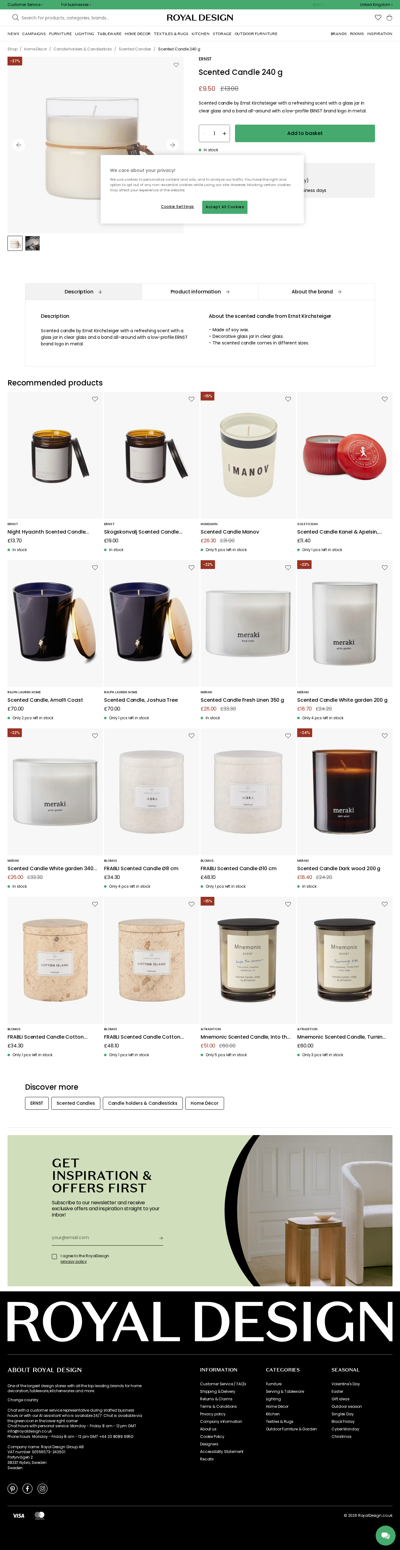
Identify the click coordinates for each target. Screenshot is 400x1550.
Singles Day (342, 1414)
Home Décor (277, 1406)
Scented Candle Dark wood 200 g (338, 868)
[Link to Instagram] (43, 1488)
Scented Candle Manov (230, 532)
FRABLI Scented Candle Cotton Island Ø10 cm (142, 1037)
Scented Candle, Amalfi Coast (45, 700)
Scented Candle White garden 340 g (50, 868)
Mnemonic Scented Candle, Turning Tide (341, 1037)
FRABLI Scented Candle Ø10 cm (239, 868)
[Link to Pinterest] (13, 1488)
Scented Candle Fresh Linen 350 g (242, 700)
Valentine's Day (346, 1384)
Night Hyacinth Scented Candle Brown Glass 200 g (46, 532)
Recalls (207, 1459)
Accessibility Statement (221, 1452)
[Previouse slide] (18, 145)
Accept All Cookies (225, 206)
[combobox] (376, 4)
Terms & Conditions (218, 1406)
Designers (209, 1444)
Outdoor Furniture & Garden (291, 1429)
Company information (221, 1421)
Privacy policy (213, 1414)
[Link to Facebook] (27, 1488)
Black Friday (343, 1421)
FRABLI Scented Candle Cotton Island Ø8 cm (46, 1037)
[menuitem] (13, 34)
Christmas (342, 1437)
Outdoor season (347, 1406)
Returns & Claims (216, 1399)
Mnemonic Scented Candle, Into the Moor (245, 1037)
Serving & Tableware (285, 1391)
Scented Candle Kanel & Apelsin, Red (337, 532)
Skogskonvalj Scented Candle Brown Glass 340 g (141, 532)
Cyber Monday (345, 1429)
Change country (23, 1400)
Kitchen (273, 1414)
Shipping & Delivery (217, 1391)
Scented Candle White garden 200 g (342, 700)
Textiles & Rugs (280, 1421)
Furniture (274, 1384)
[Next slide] (172, 145)
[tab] (83, 291)
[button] (376, 4)
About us (208, 1429)
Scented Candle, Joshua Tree (141, 700)
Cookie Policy (212, 1437)
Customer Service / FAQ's (223, 1384)
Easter (337, 1391)
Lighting (273, 1399)
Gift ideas (340, 1399)
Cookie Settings (177, 206)
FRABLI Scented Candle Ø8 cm (141, 868)
